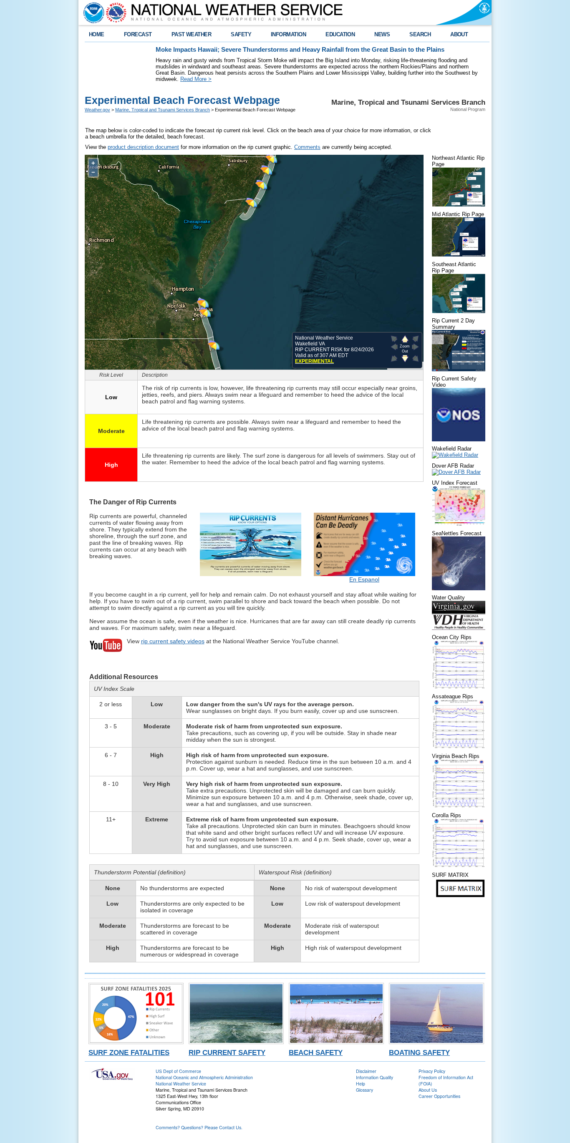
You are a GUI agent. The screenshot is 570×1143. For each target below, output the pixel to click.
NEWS (382, 34)
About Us (428, 1090)
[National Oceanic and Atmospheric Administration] (91, 12)
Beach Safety (316, 1052)
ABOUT (459, 34)
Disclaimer (366, 1071)
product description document (143, 147)
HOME (96, 34)
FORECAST (138, 34)
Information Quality (374, 1077)
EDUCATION (340, 34)
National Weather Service (181, 1083)
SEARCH (420, 34)
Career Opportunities (439, 1096)
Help (360, 1083)
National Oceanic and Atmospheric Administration (204, 1077)
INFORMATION (288, 34)
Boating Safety (419, 1052)
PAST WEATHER (192, 34)
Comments (307, 147)
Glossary (364, 1090)
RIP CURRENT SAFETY (227, 1052)
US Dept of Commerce (178, 1071)
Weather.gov (97, 109)
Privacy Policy (432, 1071)
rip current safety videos (172, 641)
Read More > (196, 79)
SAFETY (241, 34)
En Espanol (364, 579)
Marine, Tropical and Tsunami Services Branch (162, 109)
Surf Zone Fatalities (128, 1052)
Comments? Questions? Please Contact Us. (199, 1127)
